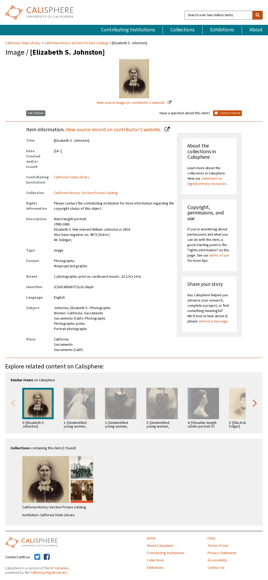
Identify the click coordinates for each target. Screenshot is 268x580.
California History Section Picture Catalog (76, 43)
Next (255, 402)
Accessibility (217, 560)
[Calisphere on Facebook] (47, 557)
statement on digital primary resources (206, 181)
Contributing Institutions (128, 29)
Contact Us (216, 568)
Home (151, 538)
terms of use (219, 255)
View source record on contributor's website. (114, 129)
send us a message (213, 321)
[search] (257, 15)
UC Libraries (59, 568)
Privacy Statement (222, 553)
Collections (182, 29)
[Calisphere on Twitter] (37, 557)
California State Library (23, 43)
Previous (13, 402)
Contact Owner (229, 113)
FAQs (212, 538)
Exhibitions (222, 29)
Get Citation (36, 113)
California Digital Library (48, 572)
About (256, 29)
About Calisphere (160, 546)
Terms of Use (218, 546)
